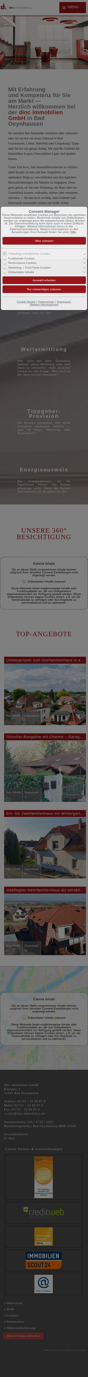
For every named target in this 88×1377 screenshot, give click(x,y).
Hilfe (73, 232)
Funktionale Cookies (21, 258)
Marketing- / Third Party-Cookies (29, 267)
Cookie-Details (26, 301)
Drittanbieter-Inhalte (21, 272)
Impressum (64, 301)
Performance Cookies (22, 262)
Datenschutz (46, 301)
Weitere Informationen (44, 304)
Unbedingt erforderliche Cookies (29, 253)
